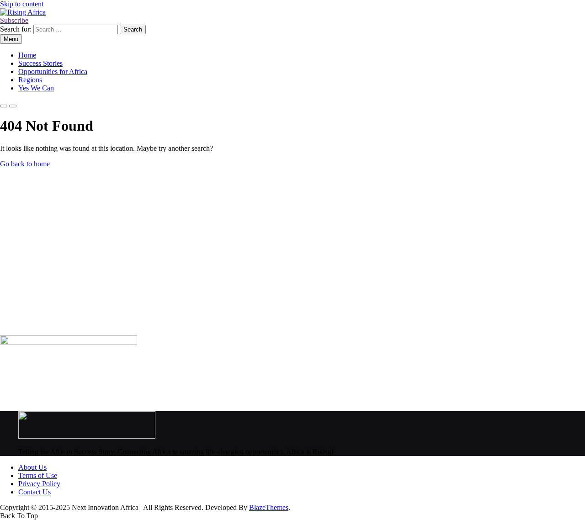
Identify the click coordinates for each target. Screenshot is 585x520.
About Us (32, 467)
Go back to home (25, 164)
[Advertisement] (274, 256)
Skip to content (21, 4)
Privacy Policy (39, 484)
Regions (30, 80)
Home (27, 55)
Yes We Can (36, 88)
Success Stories (40, 63)
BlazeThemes (268, 507)
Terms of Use (37, 475)
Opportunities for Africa (52, 71)
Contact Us (34, 492)
